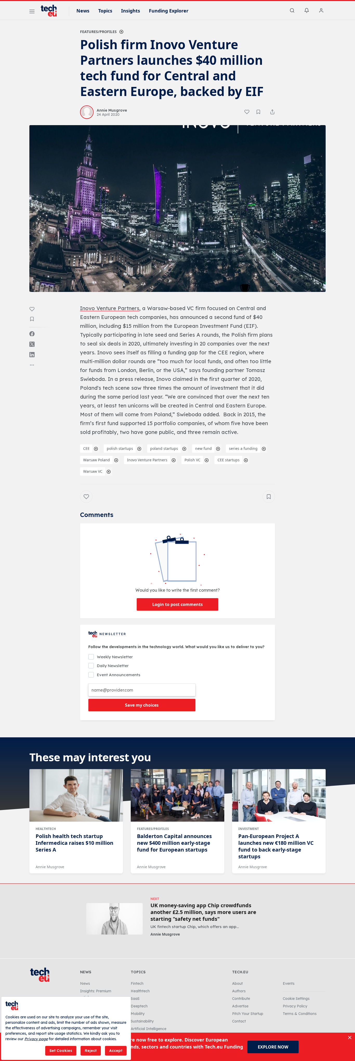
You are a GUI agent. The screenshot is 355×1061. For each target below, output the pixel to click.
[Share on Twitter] (32, 344)
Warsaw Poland (96, 459)
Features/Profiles (98, 31)
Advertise (240, 1006)
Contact (239, 1021)
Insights (130, 11)
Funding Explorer (168, 11)
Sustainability (142, 1021)
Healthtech (46, 829)
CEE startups (229, 459)
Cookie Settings (296, 998)
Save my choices (142, 705)
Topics (105, 11)
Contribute (241, 998)
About (237, 983)
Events (288, 983)
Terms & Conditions (300, 1013)
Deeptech (139, 1006)
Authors (239, 991)
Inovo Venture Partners (147, 459)
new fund (203, 448)
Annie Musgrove (50, 866)
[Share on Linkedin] (32, 354)
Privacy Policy (295, 1006)
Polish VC (192, 459)
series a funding (243, 448)
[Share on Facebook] (32, 333)
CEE (86, 448)
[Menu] (32, 12)
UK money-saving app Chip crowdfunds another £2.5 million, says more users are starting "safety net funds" (203, 912)
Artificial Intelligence (148, 1028)
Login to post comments (177, 604)
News (82, 11)
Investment (248, 829)
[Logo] (51, 11)
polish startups (120, 448)
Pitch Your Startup (247, 1013)
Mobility (137, 1013)
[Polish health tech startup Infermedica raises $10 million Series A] (76, 795)
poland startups (164, 448)
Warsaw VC (92, 471)
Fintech (137, 983)
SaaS (135, 998)
